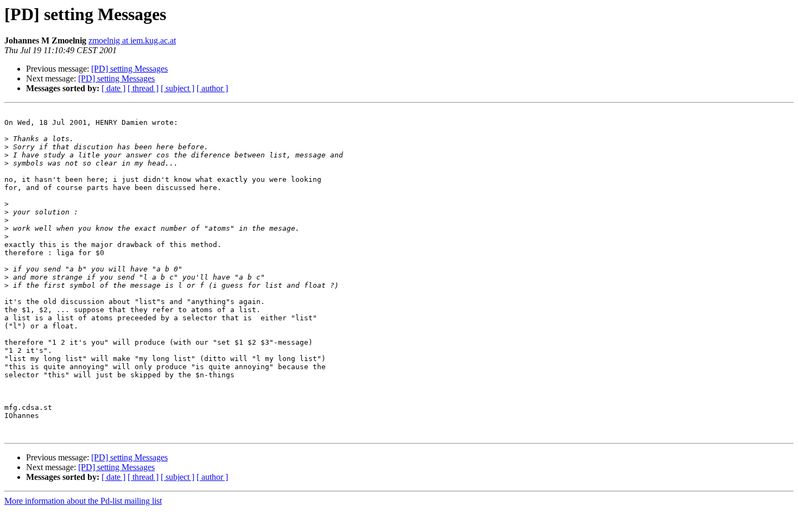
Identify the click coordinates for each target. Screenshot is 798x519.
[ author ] (212, 88)
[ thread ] (143, 88)
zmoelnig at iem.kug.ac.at (132, 40)
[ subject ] (177, 88)
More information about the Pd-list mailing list (83, 500)
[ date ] (113, 88)
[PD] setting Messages (129, 68)
